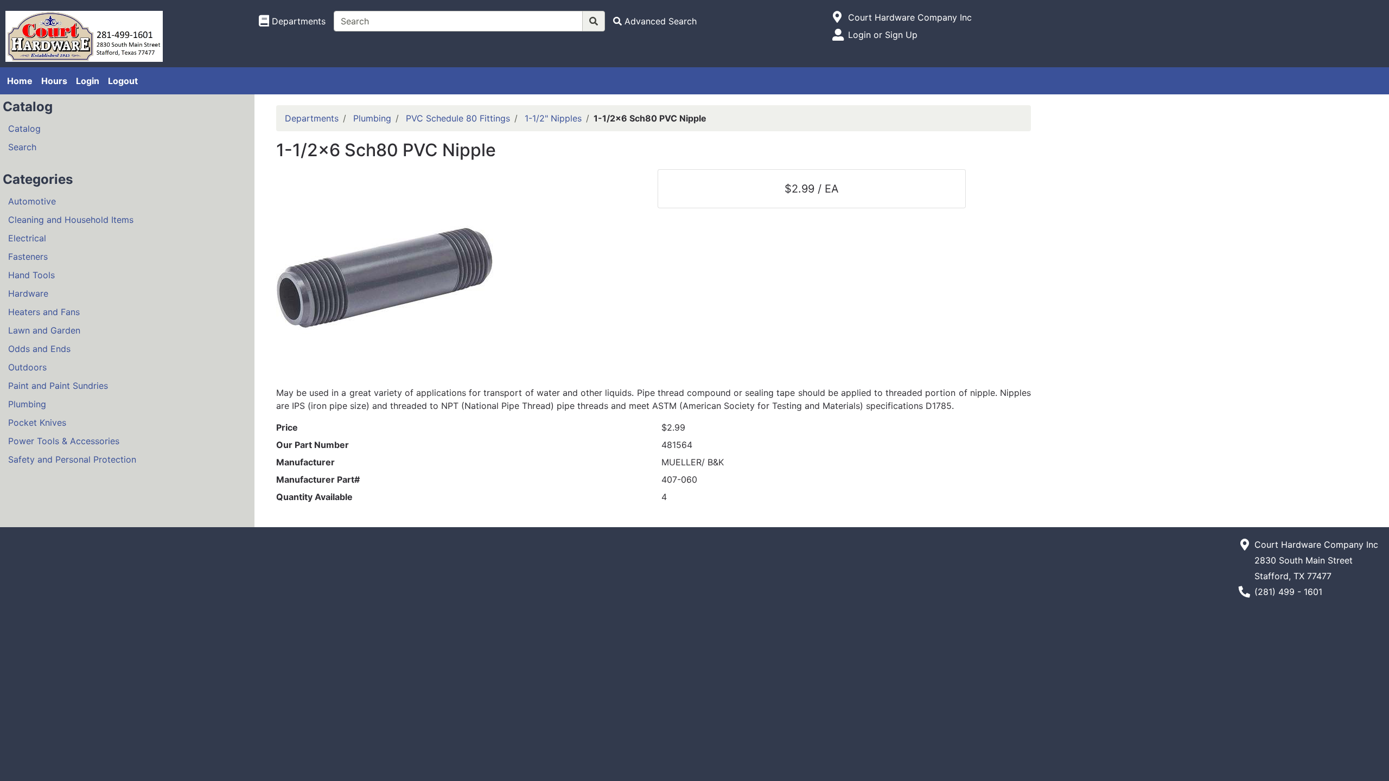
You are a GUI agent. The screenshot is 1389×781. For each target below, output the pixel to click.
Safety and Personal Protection (72, 459)
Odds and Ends (39, 348)
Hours (54, 80)
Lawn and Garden (44, 330)
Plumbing (27, 404)
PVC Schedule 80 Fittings (458, 118)
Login (87, 80)
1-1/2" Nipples (553, 118)
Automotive (32, 201)
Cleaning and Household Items (70, 219)
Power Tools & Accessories (63, 441)
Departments (312, 118)
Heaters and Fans (44, 311)
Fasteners (28, 256)
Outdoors (27, 367)
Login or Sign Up (882, 34)
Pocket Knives (37, 422)
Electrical (27, 238)
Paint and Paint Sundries (58, 385)
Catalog (24, 128)
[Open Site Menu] (837, 17)
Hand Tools (31, 275)
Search (22, 147)
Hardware (28, 293)
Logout (123, 80)
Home (20, 80)
